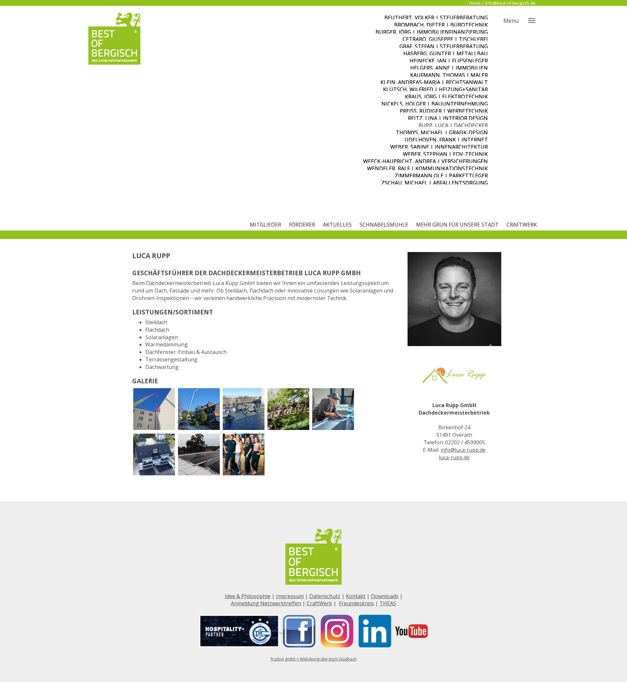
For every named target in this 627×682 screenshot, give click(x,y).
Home (475, 3)
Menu (511, 20)
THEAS (387, 603)
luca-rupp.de (454, 457)
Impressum (290, 596)
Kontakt (355, 596)
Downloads (384, 596)
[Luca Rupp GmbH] (154, 409)
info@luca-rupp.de (463, 449)
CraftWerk (319, 603)
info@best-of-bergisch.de (510, 3)
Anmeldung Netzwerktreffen (266, 603)
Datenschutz (324, 596)
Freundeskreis (356, 603)
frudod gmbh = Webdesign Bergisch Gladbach (314, 659)
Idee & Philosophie (247, 596)
